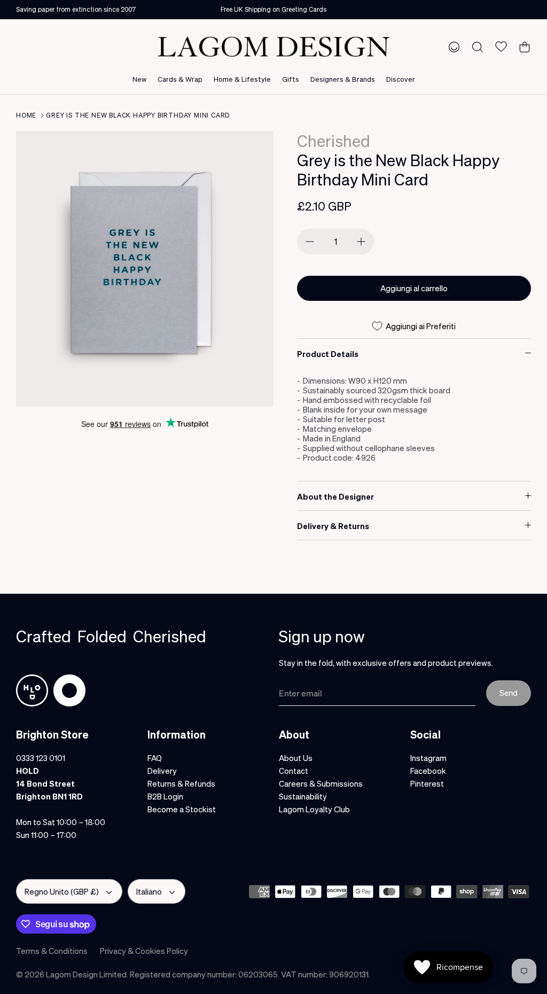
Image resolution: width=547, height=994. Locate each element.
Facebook (428, 770)
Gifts (290, 78)
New (139, 78)
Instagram (428, 757)
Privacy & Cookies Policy (144, 950)
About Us (295, 757)
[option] (145, 269)
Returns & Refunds (181, 783)
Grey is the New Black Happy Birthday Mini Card (138, 115)
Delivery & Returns (333, 526)
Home (26, 115)
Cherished (333, 140)
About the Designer (335, 496)
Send (508, 692)
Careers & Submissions (321, 783)
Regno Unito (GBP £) (62, 891)
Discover (400, 78)
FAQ (154, 757)
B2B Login (165, 796)
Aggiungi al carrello (414, 288)
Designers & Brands (342, 78)
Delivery (162, 770)
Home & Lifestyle (242, 78)
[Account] (451, 46)
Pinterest (427, 783)
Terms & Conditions (52, 950)
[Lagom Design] (273, 47)
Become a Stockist (181, 809)
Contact (293, 770)
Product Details (327, 353)
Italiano (149, 891)
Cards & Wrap (180, 78)
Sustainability (303, 796)
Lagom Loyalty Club (314, 809)
